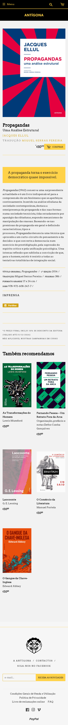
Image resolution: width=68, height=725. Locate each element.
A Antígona (22, 661)
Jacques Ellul (16, 135)
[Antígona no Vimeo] (39, 710)
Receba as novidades (50, 677)
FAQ (50, 701)
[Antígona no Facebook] (27, 710)
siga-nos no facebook (34, 666)
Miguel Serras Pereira (42, 140)
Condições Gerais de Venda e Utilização (32, 693)
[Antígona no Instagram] (33, 710)
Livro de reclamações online (28, 701)
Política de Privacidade (32, 697)
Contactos (44, 661)
